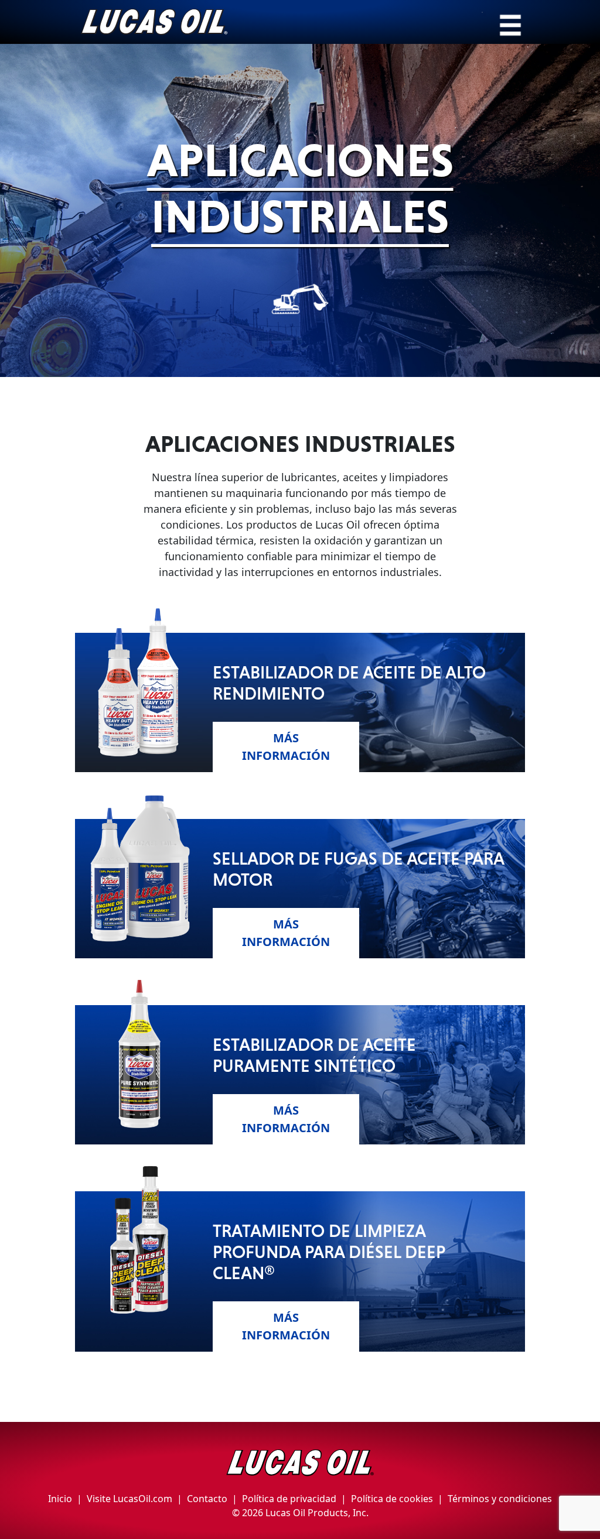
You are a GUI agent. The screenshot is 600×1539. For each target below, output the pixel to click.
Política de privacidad (289, 1498)
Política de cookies (392, 1498)
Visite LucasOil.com (129, 1498)
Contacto (207, 1498)
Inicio (60, 1498)
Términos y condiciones (500, 1498)
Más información (286, 746)
